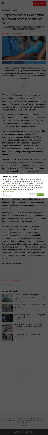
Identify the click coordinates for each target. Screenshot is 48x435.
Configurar (6, 195)
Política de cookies (8, 191)
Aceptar (40, 195)
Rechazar (32, 195)
